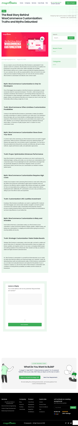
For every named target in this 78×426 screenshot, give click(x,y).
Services (34, 3)
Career (41, 402)
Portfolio (21, 407)
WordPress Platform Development (10, 402)
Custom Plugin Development (9, 408)
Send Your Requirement (50, 377)
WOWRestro (31, 411)
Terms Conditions (43, 407)
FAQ (47, 3)
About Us (21, 404)
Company (27, 3)
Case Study (41, 3)
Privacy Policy (42, 404)
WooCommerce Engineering (9, 406)
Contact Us (42, 411)
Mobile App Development (8, 410)
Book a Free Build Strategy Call (30, 377)
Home (21, 3)
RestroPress (31, 407)
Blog (20, 402)
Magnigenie (31, 404)
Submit (73, 407)
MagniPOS (30, 409)
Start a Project (71, 3)
